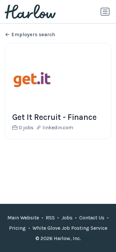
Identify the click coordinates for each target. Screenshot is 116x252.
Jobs (67, 218)
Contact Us (91, 218)
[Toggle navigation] (105, 11)
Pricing (17, 228)
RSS (50, 218)
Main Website (23, 218)
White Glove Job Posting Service (70, 228)
